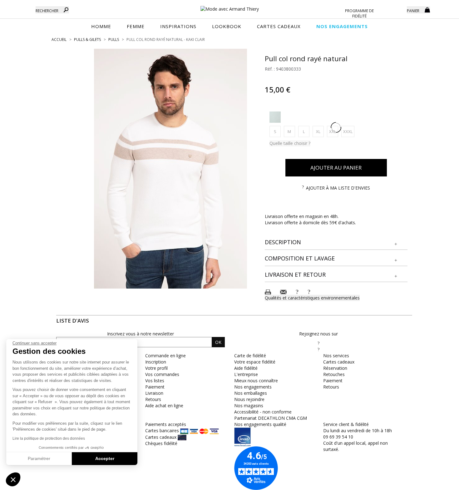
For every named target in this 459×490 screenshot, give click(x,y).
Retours (153, 399)
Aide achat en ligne (164, 405)
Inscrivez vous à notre (140, 334)
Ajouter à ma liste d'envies (338, 188)
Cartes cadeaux (338, 362)
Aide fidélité (246, 368)
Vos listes (154, 381)
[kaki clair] (275, 117)
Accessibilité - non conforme (263, 412)
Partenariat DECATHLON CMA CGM (270, 418)
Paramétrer (39, 458)
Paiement (155, 387)
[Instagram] (318, 349)
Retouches (334, 374)
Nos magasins (248, 405)
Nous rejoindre (249, 399)
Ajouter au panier (336, 167)
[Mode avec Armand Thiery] (229, 6)
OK (218, 342)
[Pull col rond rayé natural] (170, 169)
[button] (336, 242)
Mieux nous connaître (256, 381)
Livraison (154, 393)
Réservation (335, 368)
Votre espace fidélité (254, 362)
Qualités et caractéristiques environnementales (312, 298)
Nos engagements (253, 387)
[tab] (336, 242)
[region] (170, 169)
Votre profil (156, 368)
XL (320, 131)
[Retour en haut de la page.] (437, 482)
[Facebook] (318, 343)
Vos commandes (162, 374)
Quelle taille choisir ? (289, 143)
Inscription (155, 362)
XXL (333, 131)
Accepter (104, 458)
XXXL (348, 131)
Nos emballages (250, 393)
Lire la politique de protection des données (48, 438)
